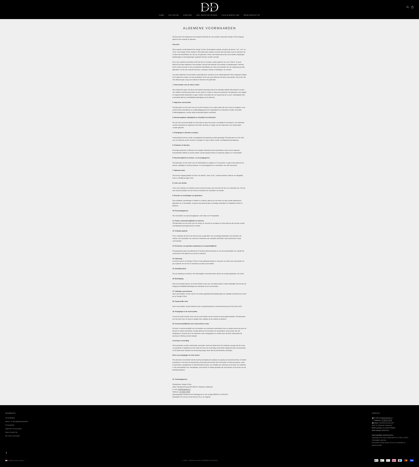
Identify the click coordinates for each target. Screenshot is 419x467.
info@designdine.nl (184, 389)
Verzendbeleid (10, 418)
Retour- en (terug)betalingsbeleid (16, 421)
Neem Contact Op (11, 432)
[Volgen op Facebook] (6, 453)
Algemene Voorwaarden (13, 429)
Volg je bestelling (230, 15)
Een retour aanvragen (12, 436)
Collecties (173, 15)
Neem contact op (252, 15)
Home (161, 15)
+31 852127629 (184, 392)
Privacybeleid (9, 425)
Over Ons (187, 15)
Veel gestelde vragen (206, 15)
